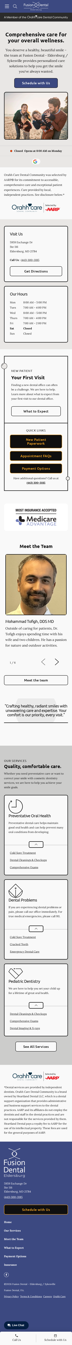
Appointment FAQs (36, 456)
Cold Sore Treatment (23, 852)
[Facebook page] (6, 1274)
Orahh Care (59, 1296)
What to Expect (36, 411)
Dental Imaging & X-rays (25, 1028)
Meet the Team (13, 1239)
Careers (47, 1296)
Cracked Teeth (19, 944)
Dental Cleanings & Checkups (28, 860)
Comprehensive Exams (24, 867)
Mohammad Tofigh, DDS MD (29, 621)
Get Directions (36, 271)
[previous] (48, 662)
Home (8, 1222)
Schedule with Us (36, 83)
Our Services (12, 1230)
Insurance (10, 1264)
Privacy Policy (11, 1296)
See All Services (36, 1046)
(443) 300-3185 (30, 260)
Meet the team (36, 680)
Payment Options (36, 468)
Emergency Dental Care (25, 951)
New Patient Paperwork (36, 441)
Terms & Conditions (31, 1296)
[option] (36, 604)
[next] (61, 662)
